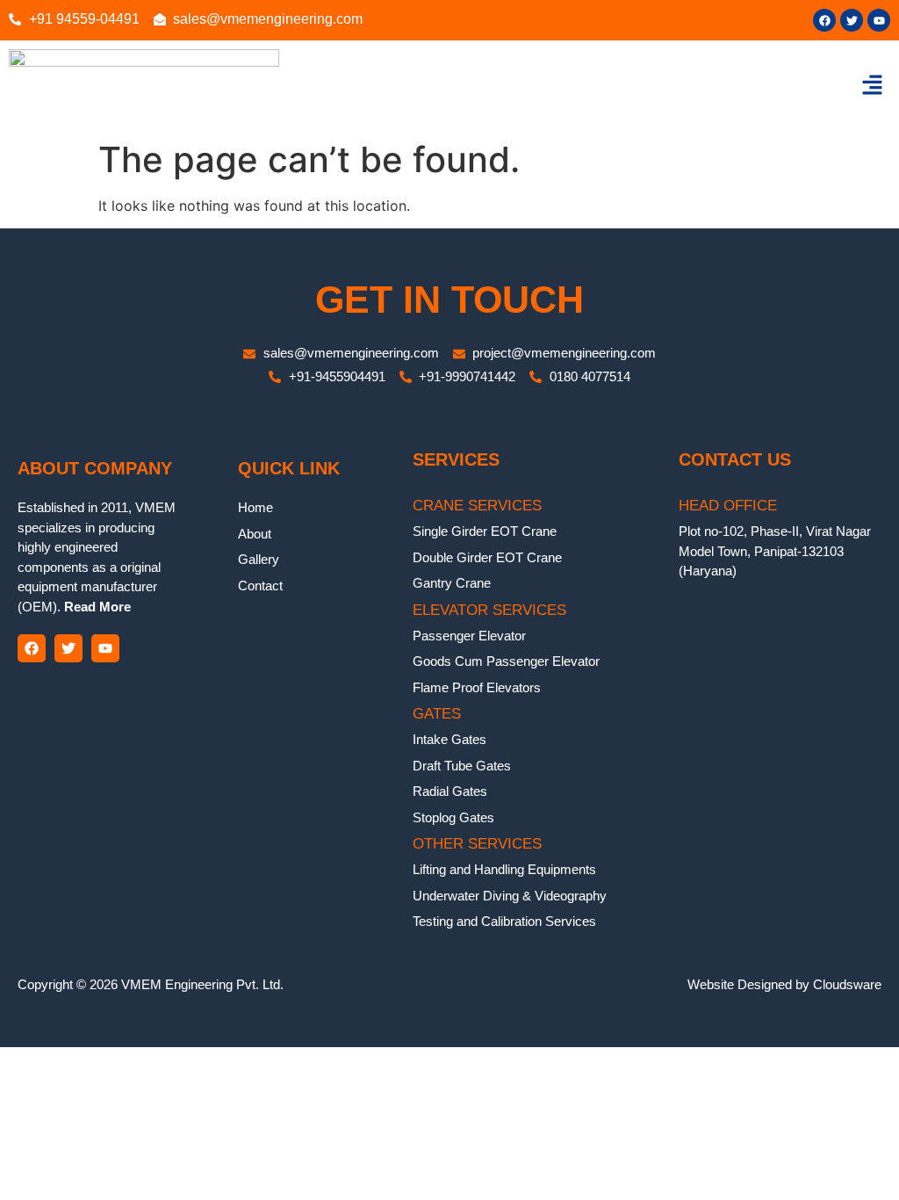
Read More (96, 606)
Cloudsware (847, 984)
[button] (872, 86)
